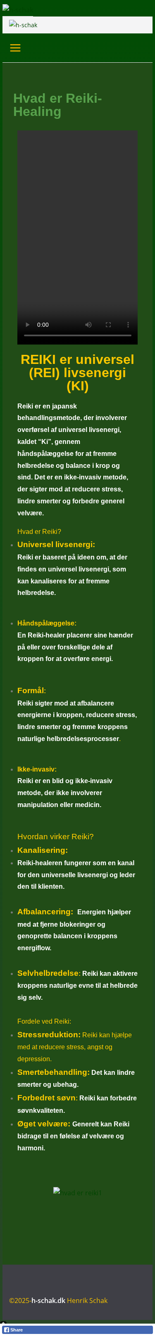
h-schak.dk (48, 1300)
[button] (77, 612)
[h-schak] (17, 9)
